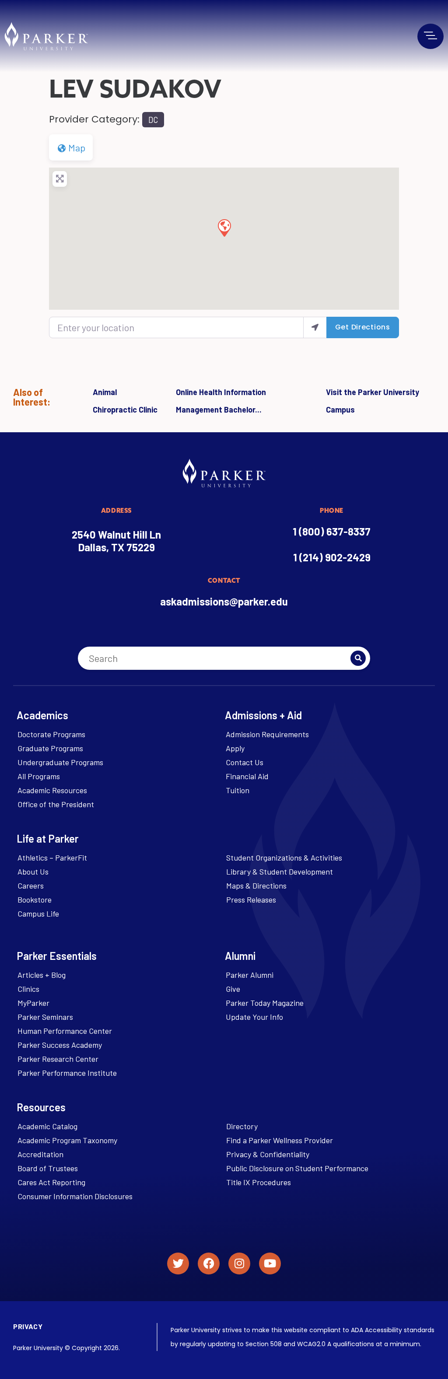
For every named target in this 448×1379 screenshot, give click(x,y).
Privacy (27, 1326)
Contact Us (244, 762)
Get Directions (362, 327)
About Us (33, 871)
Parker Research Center (58, 1059)
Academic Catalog (47, 1126)
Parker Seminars (45, 1017)
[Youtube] (270, 1263)
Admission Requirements (267, 734)
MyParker (33, 1003)
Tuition (237, 790)
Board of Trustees (48, 1168)
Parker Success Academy (60, 1045)
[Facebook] (209, 1263)
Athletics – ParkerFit (52, 857)
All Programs (39, 776)
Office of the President (56, 804)
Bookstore (35, 899)
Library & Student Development (279, 871)
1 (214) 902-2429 (332, 557)
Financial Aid (247, 776)
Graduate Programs (50, 748)
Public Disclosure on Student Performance (297, 1168)
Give (233, 989)
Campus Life (38, 913)
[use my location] (315, 327)
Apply (235, 748)
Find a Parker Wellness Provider (279, 1140)
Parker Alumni (249, 975)
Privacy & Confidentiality (267, 1154)
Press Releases (251, 899)
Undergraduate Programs (60, 762)
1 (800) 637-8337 (332, 531)
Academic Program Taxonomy (67, 1140)
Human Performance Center (65, 1031)
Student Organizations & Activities (284, 857)
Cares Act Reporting (51, 1182)
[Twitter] (178, 1263)
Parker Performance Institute (67, 1073)
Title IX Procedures (258, 1182)
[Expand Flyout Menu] (430, 35)
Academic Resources (52, 790)
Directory (242, 1126)
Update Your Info (254, 1017)
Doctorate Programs (51, 734)
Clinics (28, 989)
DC (153, 120)
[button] (224, 227)
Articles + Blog (42, 975)
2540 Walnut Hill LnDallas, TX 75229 (116, 540)
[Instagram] (239, 1263)
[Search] (358, 658)
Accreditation (40, 1154)
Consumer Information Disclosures (75, 1196)
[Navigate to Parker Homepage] (46, 36)
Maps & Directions (256, 885)
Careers (31, 885)
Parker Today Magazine (265, 1003)
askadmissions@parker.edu (224, 601)
